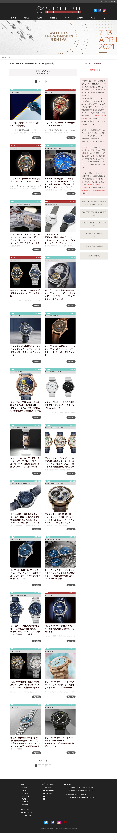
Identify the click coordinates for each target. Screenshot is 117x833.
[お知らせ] (105, 13)
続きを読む (37, 138)
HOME (13, 18)
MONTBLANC (54, 260)
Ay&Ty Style (47, 793)
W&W (93, 18)
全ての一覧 (47, 787)
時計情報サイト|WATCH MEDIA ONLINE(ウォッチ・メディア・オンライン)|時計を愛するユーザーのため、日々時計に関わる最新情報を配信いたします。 (58, 10)
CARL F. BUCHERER (55, 148)
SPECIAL (25, 805)
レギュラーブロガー (49, 784)
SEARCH (104, 18)
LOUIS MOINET (19, 372)
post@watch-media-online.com (93, 190)
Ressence (18, 92)
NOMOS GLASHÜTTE (56, 372)
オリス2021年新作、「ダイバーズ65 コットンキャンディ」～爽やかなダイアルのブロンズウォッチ (59, 685)
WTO (67, 18)
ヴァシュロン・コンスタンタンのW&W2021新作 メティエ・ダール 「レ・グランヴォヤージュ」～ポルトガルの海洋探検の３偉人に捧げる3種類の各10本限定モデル (59, 464)
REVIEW (80, 18)
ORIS (51, 651)
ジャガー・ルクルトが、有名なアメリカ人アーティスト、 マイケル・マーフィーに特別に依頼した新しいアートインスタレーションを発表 (25, 464)
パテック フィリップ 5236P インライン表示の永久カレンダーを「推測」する (60, 629)
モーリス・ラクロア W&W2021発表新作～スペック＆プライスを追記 (25, 293)
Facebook (95, 10)
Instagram (104, 10)
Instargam (59, 822)
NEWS (26, 18)
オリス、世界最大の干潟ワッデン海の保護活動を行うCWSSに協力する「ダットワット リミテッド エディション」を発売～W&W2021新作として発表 (25, 743)
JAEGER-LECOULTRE (21, 428)
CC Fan (50, 92)
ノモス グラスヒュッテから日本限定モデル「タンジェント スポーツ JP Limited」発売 (59, 405)
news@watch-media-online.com (79, 797)
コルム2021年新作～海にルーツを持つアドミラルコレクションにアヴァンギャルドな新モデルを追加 (25, 685)
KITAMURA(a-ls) (52, 204)
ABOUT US (25, 809)
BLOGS (39, 18)
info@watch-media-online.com (79, 790)
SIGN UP (104, 1)
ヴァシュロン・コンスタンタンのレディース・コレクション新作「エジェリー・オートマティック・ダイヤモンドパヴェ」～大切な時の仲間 (25, 240)
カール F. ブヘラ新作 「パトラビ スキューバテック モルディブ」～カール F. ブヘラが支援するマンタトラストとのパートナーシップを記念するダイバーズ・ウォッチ (60, 184)
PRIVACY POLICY (27, 812)
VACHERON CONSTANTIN (23, 204)
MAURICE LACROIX (55, 539)
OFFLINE (53, 18)
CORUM (17, 651)
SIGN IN (112, 1)
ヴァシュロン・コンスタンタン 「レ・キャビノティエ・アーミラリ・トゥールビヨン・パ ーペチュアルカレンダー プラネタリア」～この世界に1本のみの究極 (59, 520)
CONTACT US (26, 815)
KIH (44, 799)
